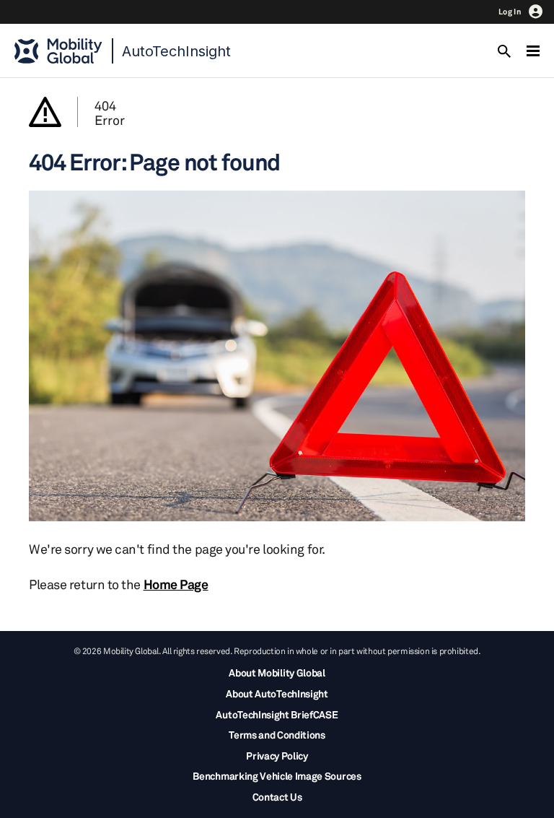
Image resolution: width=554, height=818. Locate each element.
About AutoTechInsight (276, 693)
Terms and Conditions (277, 734)
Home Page (176, 584)
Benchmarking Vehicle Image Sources (277, 776)
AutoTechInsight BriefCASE (277, 714)
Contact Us (277, 797)
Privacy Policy (277, 755)
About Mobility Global (277, 672)
